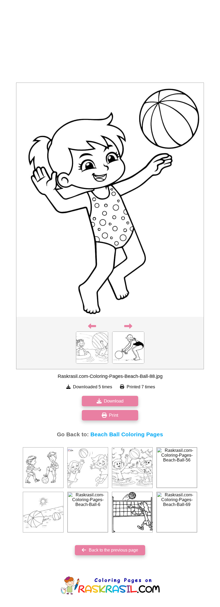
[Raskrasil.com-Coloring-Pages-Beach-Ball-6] (87, 512)
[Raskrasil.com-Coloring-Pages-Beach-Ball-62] (43, 467)
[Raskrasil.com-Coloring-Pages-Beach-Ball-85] (132, 467)
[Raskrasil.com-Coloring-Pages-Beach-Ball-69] (176, 512)
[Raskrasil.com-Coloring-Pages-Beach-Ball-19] (132, 512)
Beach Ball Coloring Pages (126, 434)
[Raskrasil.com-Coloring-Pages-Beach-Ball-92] (43, 512)
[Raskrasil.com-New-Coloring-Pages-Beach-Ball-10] (87, 467)
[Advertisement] (110, 42)
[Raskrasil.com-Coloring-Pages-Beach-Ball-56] (176, 467)
